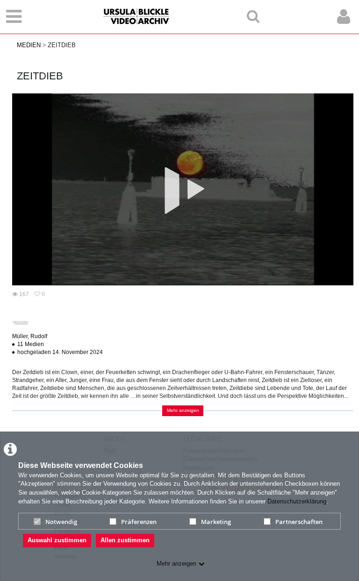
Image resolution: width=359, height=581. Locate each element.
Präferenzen (139, 521)
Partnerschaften (299, 521)
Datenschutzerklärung (296, 501)
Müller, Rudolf (29, 336)
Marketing (216, 521)
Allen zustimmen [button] (125, 540)
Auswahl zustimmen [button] (57, 540)
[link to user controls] (343, 16)
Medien (29, 45)
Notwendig (61, 521)
